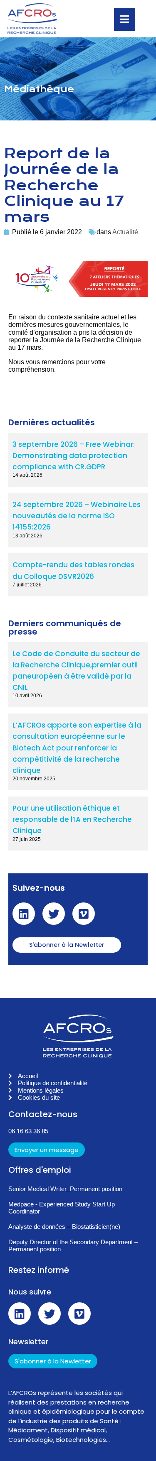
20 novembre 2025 (33, 779)
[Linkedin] (23, 913)
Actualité (125, 231)
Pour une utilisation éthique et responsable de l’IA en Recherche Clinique (72, 819)
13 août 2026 (27, 536)
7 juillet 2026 (27, 585)
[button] (78, 946)
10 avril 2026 (27, 696)
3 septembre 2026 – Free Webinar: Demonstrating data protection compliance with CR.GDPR (73, 455)
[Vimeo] (83, 913)
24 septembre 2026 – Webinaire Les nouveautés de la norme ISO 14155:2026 (76, 516)
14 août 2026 (27, 475)
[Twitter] (53, 913)
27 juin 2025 (26, 839)
